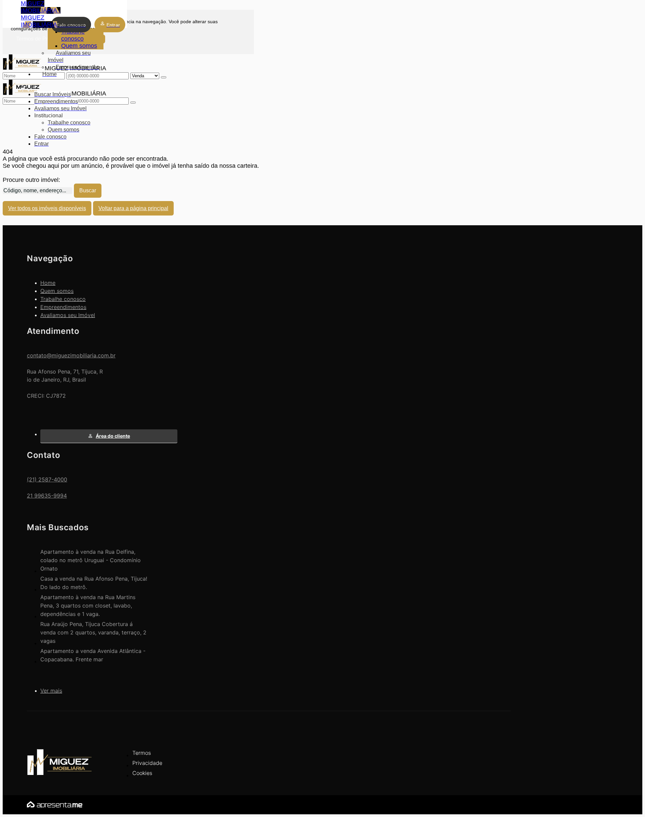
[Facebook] (492, 758)
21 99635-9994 (47, 495)
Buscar (87, 190)
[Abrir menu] (23, 87)
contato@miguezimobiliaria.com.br (71, 355)
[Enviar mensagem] (163, 77)
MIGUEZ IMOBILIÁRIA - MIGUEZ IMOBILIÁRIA (40, 14)
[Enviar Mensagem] (133, 103)
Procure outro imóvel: (31, 180)
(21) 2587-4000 (47, 479)
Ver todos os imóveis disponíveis (47, 208)
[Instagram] (492, 770)
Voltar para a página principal (133, 208)
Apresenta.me (45, 804)
